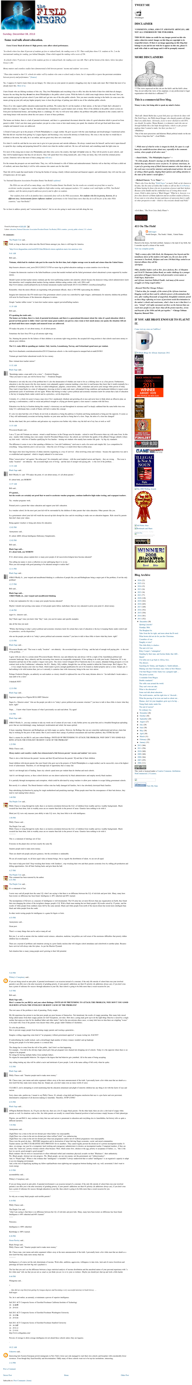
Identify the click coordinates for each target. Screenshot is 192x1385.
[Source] (33, 77)
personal (136, 536)
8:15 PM (12, 1170)
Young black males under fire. (150, 704)
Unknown (12, 1351)
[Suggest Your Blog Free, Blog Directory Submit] (138, 533)
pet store (140, 536)
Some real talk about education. (24, 40)
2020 (140, 598)
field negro (152, 231)
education (13, 229)
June (142, 727)
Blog (136, 531)
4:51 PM (12, 879)
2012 (140, 745)
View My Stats (152, 786)
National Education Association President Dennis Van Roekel (37, 229)
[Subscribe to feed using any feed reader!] (143, 776)
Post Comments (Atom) (22, 1380)
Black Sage (13, 369)
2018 (140, 604)
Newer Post (7, 1375)
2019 (140, 601)
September (144, 719)
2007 (140, 760)
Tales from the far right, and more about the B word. (159, 633)
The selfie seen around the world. (151, 683)
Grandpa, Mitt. (144, 627)
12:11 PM (13, 568)
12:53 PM (13, 640)
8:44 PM (12, 1276)
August (143, 721)
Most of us (21, 85)
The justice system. (146, 674)
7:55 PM (12, 1125)
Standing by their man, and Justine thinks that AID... (159, 654)
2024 (140, 586)
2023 (140, 589)
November (144, 713)
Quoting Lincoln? (145, 624)
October (143, 715)
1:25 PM (12, 744)
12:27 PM (13, 584)
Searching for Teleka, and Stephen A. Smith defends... (159, 665)
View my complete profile (144, 248)
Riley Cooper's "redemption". (150, 651)
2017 (140, 606)
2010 (140, 751)
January (143, 742)
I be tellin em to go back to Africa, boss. (154, 659)
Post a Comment (9, 1369)
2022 (140, 592)
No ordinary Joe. (145, 710)
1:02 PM (12, 714)
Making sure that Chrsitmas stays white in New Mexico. (160, 668)
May (142, 730)
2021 (140, 595)
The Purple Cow (15, 240)
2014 (140, 615)
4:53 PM (12, 917)
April (142, 733)
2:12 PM (12, 1363)
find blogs (145, 536)
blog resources (140, 535)
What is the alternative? (148, 689)
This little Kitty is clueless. (149, 645)
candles (153, 535)
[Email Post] (27, 226)
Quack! (142, 657)
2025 (140, 583)
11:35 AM (13, 306)
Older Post (125, 1375)
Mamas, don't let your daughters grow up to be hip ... (159, 701)
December (144, 621)
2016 (140, 609)
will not (48, 157)
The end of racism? (146, 707)
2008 (140, 757)
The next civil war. (146, 648)
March (142, 736)
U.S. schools (88, 229)
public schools (78, 229)
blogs (136, 535)
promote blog (150, 536)
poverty (70, 229)
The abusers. (144, 662)
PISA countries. (62, 229)
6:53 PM (12, 1102)
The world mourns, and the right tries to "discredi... (158, 695)
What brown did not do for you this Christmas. (156, 636)
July (141, 724)
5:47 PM (12, 990)
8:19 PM (12, 1200)
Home (66, 1375)
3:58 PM (12, 817)
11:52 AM (13, 365)
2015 (140, 612)
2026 (140, 580)
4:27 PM (12, 870)
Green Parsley (14, 1240)
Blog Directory (145, 531)
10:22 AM (13, 1347)
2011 (140, 748)
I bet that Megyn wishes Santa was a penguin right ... (159, 671)
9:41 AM (12, 253)
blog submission (147, 535)
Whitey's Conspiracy (17, 977)
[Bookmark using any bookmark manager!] (145, 781)
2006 (140, 763)
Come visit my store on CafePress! (148, 329)
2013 (140, 618)
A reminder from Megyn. (148, 677)
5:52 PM (12, 1066)
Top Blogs (151, 531)
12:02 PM (13, 527)
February (143, 739)
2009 (140, 754)
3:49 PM (12, 797)
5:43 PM (12, 973)
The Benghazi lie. (145, 630)
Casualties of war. (146, 639)
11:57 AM (13, 484)
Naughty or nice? (145, 642)
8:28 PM (12, 1236)
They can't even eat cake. (148, 686)
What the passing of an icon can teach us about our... (159, 698)
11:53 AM (13, 425)
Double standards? (146, 680)
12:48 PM (13, 610)
